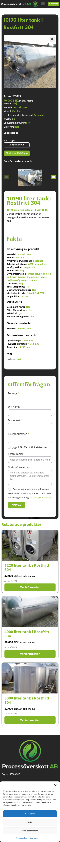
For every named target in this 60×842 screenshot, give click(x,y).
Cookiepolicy (21, 838)
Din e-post (14, 420)
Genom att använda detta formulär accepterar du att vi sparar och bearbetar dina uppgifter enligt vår (29, 493)
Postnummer (15, 454)
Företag (13, 393)
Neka (30, 822)
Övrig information (18, 467)
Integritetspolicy (35, 838)
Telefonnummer (17, 434)
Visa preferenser (30, 831)
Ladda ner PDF (16, 145)
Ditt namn (14, 406)
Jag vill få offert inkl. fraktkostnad (30, 447)
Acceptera (30, 814)
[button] (55, 785)
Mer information (30, 587)
